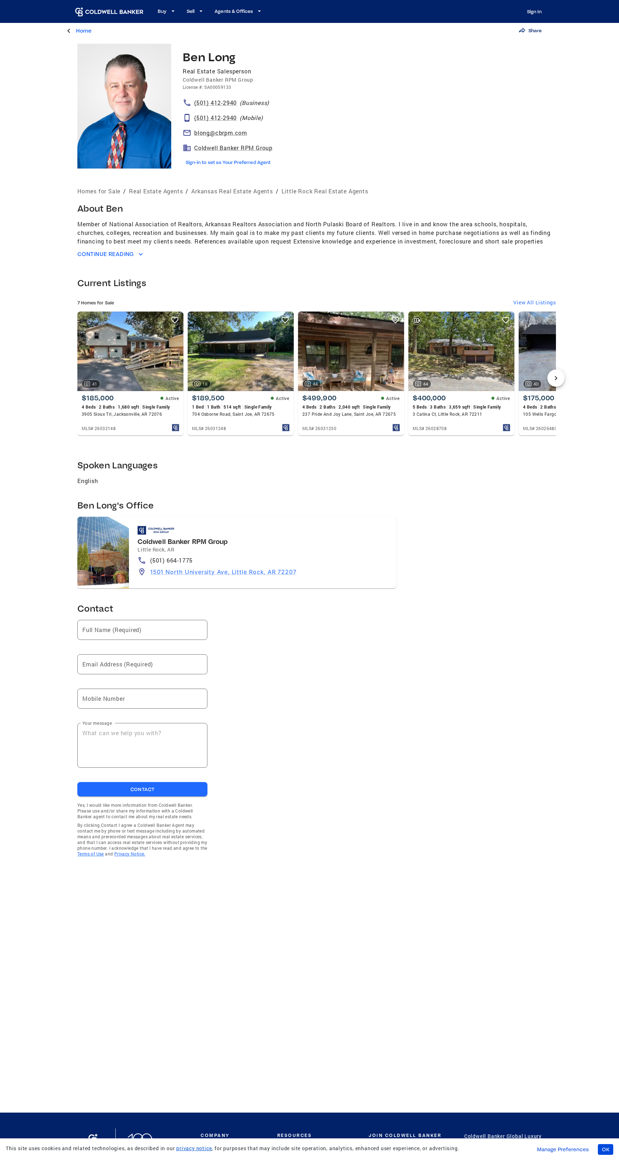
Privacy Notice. (129, 854)
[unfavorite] (174, 320)
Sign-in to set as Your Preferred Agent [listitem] (228, 162)
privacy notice (194, 1148)
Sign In (534, 11)
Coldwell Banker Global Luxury (503, 1136)
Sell (191, 11)
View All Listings (534, 302)
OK (605, 1149)
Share (535, 30)
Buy (162, 11)
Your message (97, 723)
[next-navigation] (556, 378)
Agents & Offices (234, 11)
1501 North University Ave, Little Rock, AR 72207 (223, 571)
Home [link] (83, 30)
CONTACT (142, 789)
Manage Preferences (563, 1149)
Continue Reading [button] (105, 254)
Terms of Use (90, 854)
